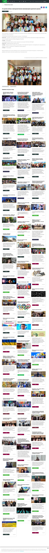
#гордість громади (13, 86)
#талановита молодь (5, 86)
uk (10, 1)
